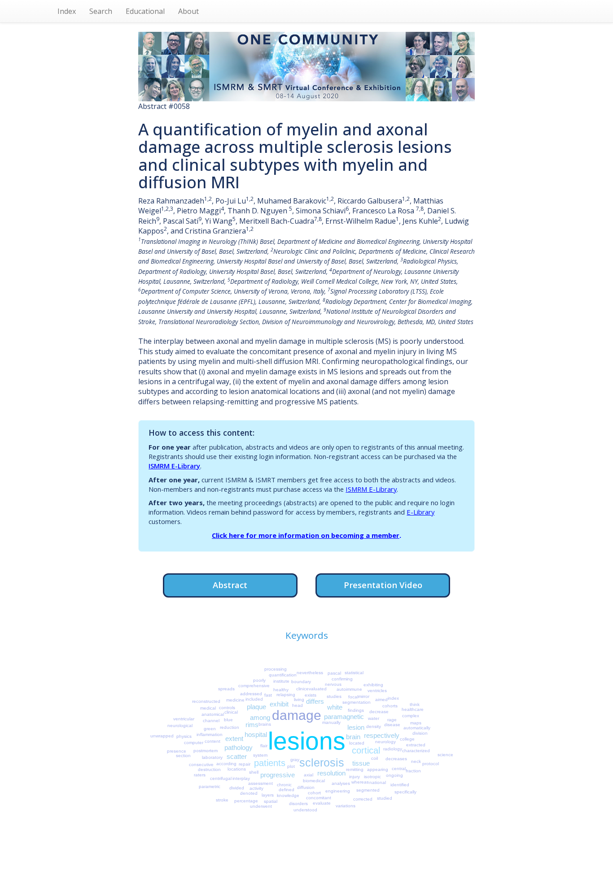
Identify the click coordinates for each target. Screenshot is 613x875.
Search (100, 11)
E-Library (420, 511)
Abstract (230, 584)
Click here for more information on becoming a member (305, 535)
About (188, 11)
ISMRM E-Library (174, 465)
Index (66, 11)
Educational (145, 11)
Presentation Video (383, 584)
